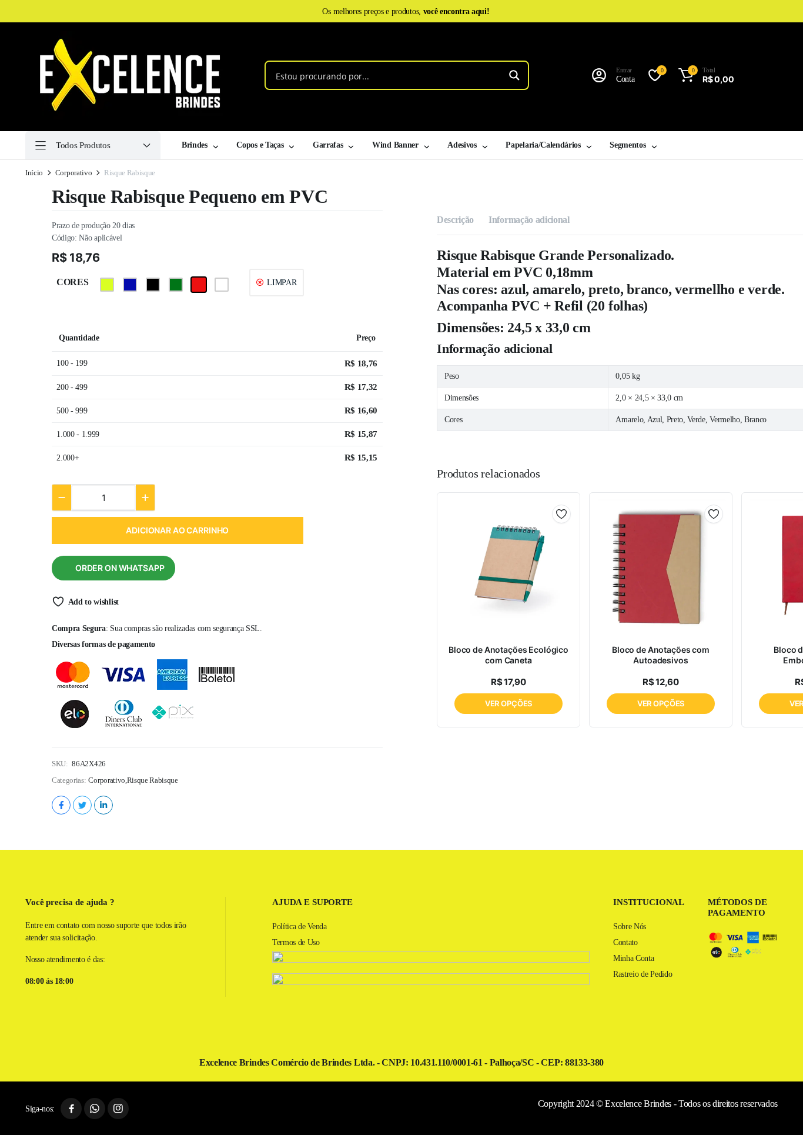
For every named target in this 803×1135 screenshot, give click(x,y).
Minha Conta (633, 958)
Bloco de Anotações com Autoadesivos (661, 655)
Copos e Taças (259, 145)
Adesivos (461, 145)
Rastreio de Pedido (642, 974)
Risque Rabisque (152, 780)
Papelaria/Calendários (543, 145)
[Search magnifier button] (514, 75)
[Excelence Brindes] (125, 75)
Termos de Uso (296, 942)
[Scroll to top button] (776, 1108)
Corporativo (73, 172)
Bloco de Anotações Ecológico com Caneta (508, 655)
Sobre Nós (629, 926)
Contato (625, 942)
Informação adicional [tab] (529, 220)
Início (34, 172)
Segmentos (627, 145)
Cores (72, 282)
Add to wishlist (93, 601)
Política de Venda (299, 926)
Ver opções (509, 703)
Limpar (281, 282)
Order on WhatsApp (120, 568)
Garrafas (328, 145)
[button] (704, 75)
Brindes (195, 145)
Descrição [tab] (455, 220)
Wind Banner (395, 145)
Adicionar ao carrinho (177, 530)
